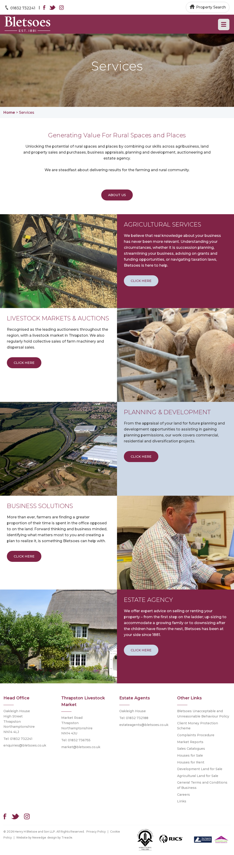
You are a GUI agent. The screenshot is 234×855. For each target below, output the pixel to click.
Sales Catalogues (191, 749)
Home (9, 112)
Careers (183, 795)
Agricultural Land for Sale (197, 776)
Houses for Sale (190, 755)
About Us (117, 195)
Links (181, 801)
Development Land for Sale (199, 769)
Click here (141, 281)
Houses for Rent (190, 762)
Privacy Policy (96, 831)
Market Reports (190, 742)
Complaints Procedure (195, 735)
